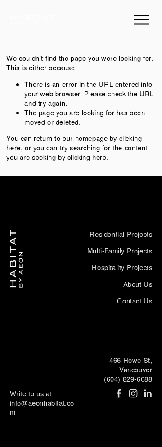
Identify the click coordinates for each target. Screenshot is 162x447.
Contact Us (134, 300)
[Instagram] (133, 393)
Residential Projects (121, 234)
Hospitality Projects (122, 267)
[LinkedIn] (147, 393)
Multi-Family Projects (120, 250)
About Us (138, 284)
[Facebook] (118, 393)
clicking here (87, 157)
